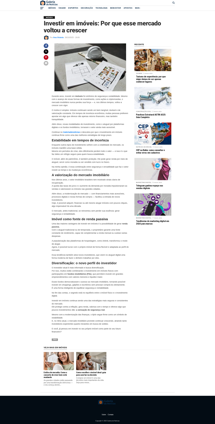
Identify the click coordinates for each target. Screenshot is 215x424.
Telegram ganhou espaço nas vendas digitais (149, 187)
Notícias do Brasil (144, 147)
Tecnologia (102, 8)
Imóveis (52, 8)
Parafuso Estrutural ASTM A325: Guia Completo (151, 116)
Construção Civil (143, 111)
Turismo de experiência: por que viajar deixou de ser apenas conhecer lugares (151, 79)
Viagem (62, 8)
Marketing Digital (143, 182)
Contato (110, 414)
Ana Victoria (58, 37)
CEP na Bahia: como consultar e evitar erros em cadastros (150, 151)
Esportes (73, 8)
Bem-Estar (115, 8)
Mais (137, 8)
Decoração (87, 8)
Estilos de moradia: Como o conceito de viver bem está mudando (55, 374)
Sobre (104, 414)
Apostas (128, 8)
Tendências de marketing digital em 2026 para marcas (152, 222)
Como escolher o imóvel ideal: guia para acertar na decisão (91, 373)
